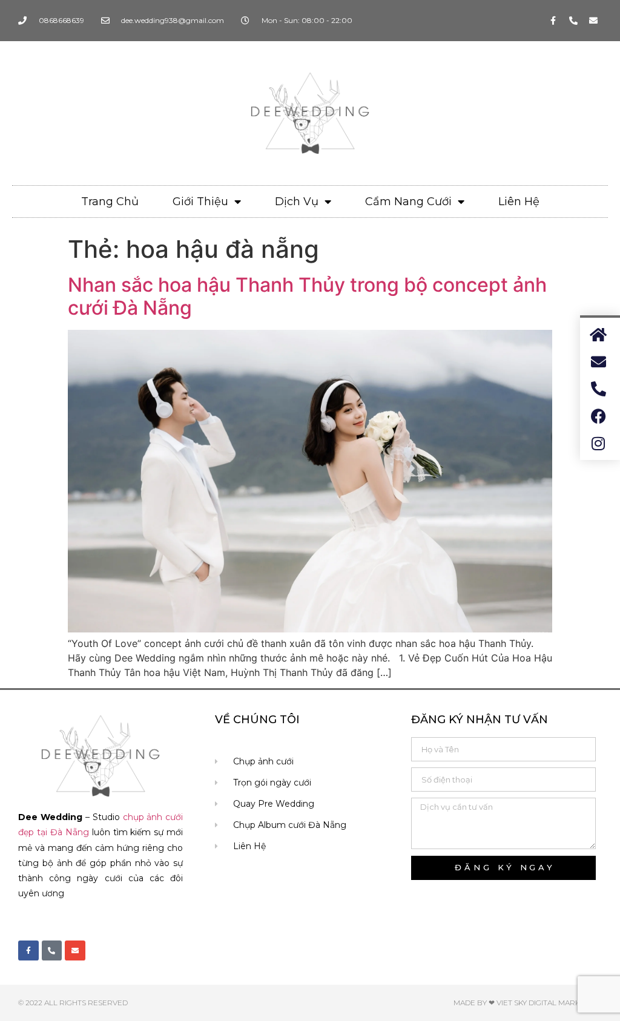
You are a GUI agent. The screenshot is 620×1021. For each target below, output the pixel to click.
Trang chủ (110, 201)
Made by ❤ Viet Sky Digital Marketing (527, 1002)
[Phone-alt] (573, 20)
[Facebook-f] (553, 20)
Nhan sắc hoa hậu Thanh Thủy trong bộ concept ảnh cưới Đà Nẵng (307, 296)
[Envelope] (593, 20)
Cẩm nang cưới (408, 201)
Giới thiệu (200, 201)
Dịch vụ (296, 201)
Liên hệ (518, 201)
